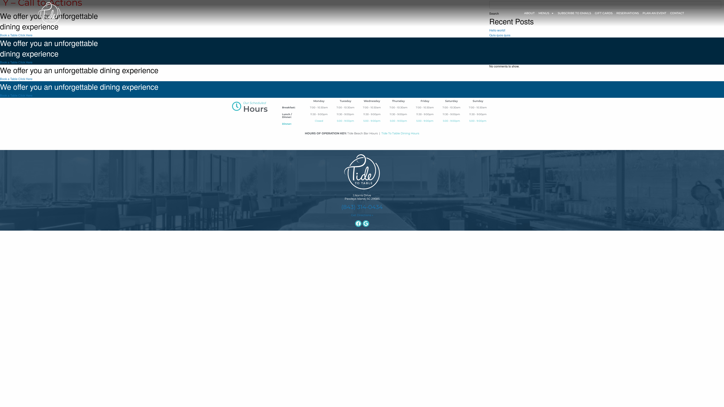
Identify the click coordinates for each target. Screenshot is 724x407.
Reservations (627, 13)
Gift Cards (604, 13)
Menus (543, 13)
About (529, 13)
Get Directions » (362, 215)
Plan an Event (654, 13)
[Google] (366, 223)
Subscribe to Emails (574, 13)
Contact (677, 13)
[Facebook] (358, 223)
